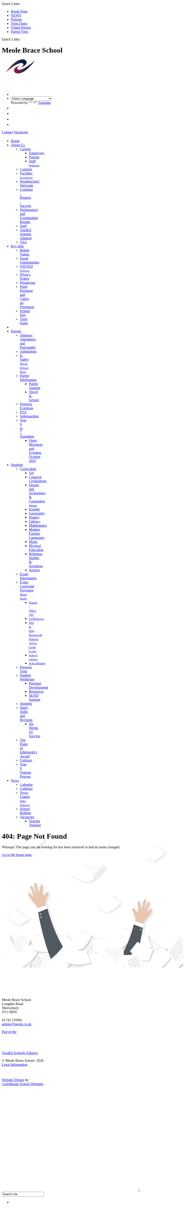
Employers (36, 153)
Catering (26, 169)
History (34, 517)
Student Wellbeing (27, 677)
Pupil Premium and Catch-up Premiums (27, 297)
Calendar (26, 784)
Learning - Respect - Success (26, 198)
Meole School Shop (24, 368)
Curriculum (28, 469)
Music (33, 542)
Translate (44, 103)
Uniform (26, 760)
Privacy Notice (25, 276)
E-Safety (24, 357)
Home (15, 141)
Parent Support (34, 386)
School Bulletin (25, 811)
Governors (26, 177)
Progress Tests (26, 669)
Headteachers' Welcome (30, 183)
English (34, 509)
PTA (23, 412)
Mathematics (38, 525)
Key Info (17, 246)
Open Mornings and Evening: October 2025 (36, 451)
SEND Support (34, 697)
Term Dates (19, 23)
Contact (7, 132)
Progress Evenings (26, 406)
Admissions (28, 351)
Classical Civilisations (37, 479)
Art (31, 473)
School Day (25, 313)
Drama (33, 505)
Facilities (26, 173)
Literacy (35, 521)
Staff (32, 161)
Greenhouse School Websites (22, 1084)
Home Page (19, 11)
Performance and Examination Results (29, 216)
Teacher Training (35, 823)
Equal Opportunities (29, 260)
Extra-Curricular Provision (27, 586)
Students (34, 165)
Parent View (19, 32)
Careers (25, 149)
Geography (37, 513)
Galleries (26, 789)
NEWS (16, 15)
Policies (16, 19)
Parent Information (28, 378)
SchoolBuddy (37, 663)
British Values (24, 252)
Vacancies (21, 132)
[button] (21, 39)
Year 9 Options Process (25, 770)
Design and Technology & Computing (37, 493)
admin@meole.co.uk (16, 1024)
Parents (34, 157)
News (15, 780)
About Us (18, 145)
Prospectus (27, 282)
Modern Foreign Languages (36, 534)
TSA (23, 242)
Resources (36, 691)
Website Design (13, 1080)
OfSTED (26, 266)
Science (34, 570)
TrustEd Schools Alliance (26, 234)
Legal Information (15, 1064)
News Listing (25, 795)
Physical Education (36, 548)
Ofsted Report (21, 27)
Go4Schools (36, 618)
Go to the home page (17, 855)
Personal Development (38, 685)
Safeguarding (29, 416)
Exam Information (28, 576)
